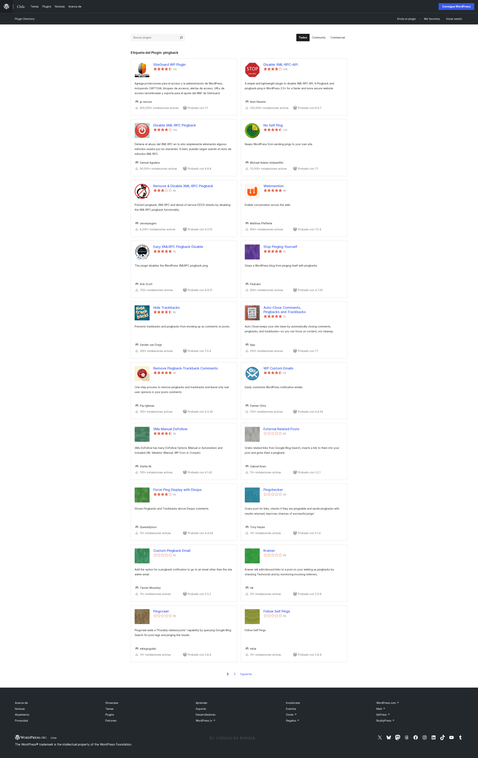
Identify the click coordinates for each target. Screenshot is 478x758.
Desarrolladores (205, 714)
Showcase (111, 702)
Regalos (292, 720)
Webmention (273, 186)
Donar (291, 714)
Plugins (109, 714)
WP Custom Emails (278, 368)
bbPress (383, 714)
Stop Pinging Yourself (280, 247)
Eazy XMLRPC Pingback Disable (178, 247)
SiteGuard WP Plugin (169, 64)
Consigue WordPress (456, 6)
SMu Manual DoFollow (170, 429)
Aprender (201, 702)
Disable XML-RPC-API (280, 64)
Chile (54, 737)
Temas (109, 708)
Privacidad (21, 720)
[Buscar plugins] (181, 37)
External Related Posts (281, 429)
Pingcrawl (161, 611)
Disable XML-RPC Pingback (174, 125)
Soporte (201, 708)
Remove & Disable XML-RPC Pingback (183, 186)
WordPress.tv (205, 720)
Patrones (111, 720)
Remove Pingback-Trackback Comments (185, 368)
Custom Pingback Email (171, 551)
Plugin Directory (25, 18)
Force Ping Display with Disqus (177, 490)
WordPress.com (387, 702)
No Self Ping (273, 125)
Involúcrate (293, 702)
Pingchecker (273, 490)
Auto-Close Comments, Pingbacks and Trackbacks (284, 310)
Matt (380, 708)
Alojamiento (22, 714)
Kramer (269, 551)
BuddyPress (385, 720)
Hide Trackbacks (166, 308)
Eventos (291, 708)
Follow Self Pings (276, 611)
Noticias (20, 708)
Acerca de (21, 702)
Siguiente (246, 674)
